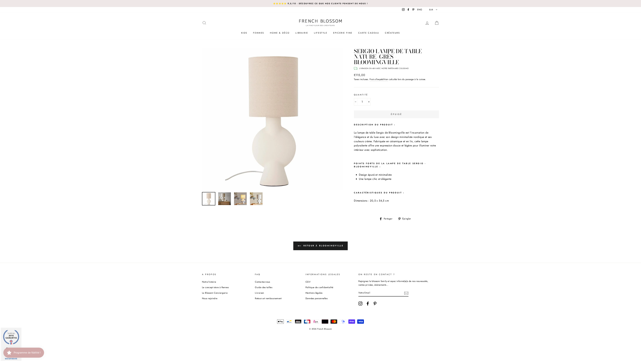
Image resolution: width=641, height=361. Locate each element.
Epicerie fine (342, 32)
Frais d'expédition (379, 79)
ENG (419, 9)
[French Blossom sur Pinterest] (375, 304)
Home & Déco (280, 32)
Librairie (301, 32)
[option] (320, 3)
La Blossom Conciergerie (215, 292)
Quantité (361, 94)
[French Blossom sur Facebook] (368, 304)
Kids (244, 32)
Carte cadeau (368, 32)
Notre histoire (209, 281)
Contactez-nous (262, 281)
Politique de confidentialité (319, 287)
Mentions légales (313, 292)
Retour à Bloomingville (323, 245)
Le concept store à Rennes (215, 287)
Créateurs (392, 32)
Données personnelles (316, 298)
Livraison (259, 292)
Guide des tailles (263, 287)
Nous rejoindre (210, 298)
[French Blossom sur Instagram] (360, 304)
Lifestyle (320, 32)
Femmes (258, 32)
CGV (307, 281)
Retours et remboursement (268, 298)
